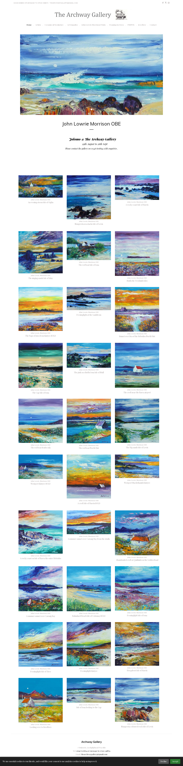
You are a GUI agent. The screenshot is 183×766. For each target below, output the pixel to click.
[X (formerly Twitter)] (166, 3)
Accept (175, 761)
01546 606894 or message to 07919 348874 (31, 3)
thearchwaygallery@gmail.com (64, 3)
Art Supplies (72, 24)
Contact (153, 24)
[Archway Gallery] (91, 15)
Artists (38, 24)
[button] (25, 74)
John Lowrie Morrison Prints (94, 24)
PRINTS (131, 24)
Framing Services (116, 24)
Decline (163, 761)
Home (29, 24)
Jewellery (142, 24)
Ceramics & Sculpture (54, 24)
